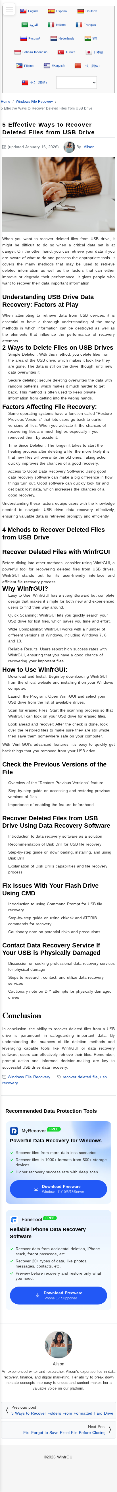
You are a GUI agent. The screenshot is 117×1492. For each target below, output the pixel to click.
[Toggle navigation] (9, 9)
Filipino (29, 65)
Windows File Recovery (29, 1077)
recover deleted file (80, 1077)
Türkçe (71, 52)
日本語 (98, 52)
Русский (34, 38)
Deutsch (91, 11)
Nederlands (66, 38)
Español (61, 11)
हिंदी (95, 38)
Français (90, 24)
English (33, 11)
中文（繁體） (39, 82)
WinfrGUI (65, 1457)
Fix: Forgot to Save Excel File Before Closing (64, 1432)
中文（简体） (92, 65)
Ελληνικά (58, 65)
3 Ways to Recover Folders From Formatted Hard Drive (62, 1413)
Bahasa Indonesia (34, 52)
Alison (89, 147)
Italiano (61, 24)
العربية (34, 24)
